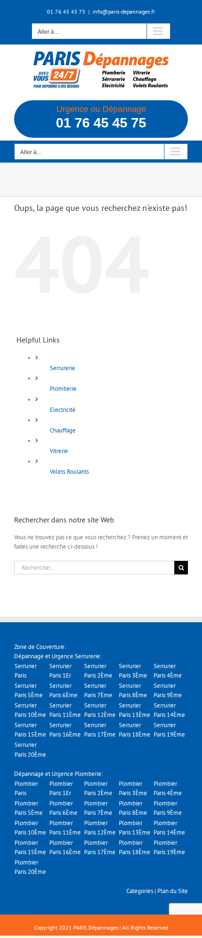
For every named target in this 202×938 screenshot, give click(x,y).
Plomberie (63, 389)
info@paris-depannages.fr (124, 11)
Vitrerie (59, 451)
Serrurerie (62, 368)
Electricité (63, 410)
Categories (139, 891)
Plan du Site (172, 891)
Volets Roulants (69, 472)
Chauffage (63, 430)
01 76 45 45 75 (101, 123)
